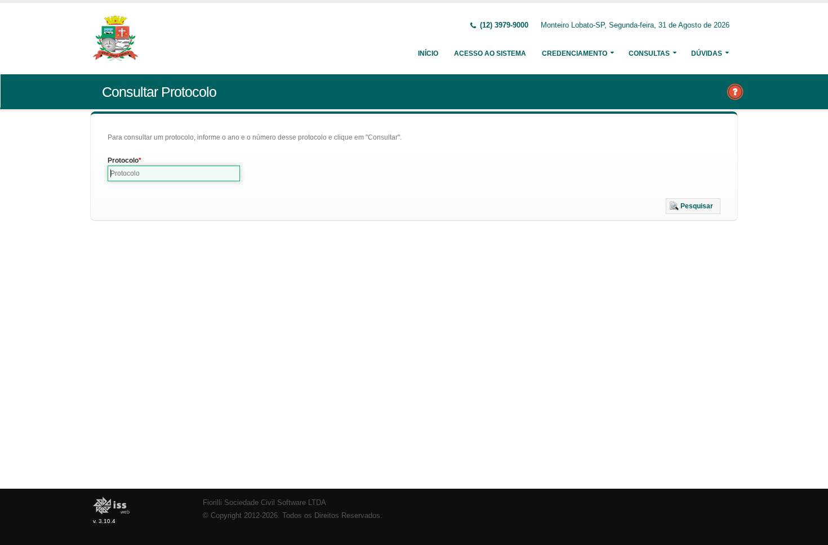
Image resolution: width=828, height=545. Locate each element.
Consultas (649, 53)
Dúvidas (706, 53)
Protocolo (123, 160)
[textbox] (174, 173)
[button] (693, 206)
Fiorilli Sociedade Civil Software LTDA (264, 503)
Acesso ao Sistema (490, 53)
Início (428, 53)
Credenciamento (574, 53)
